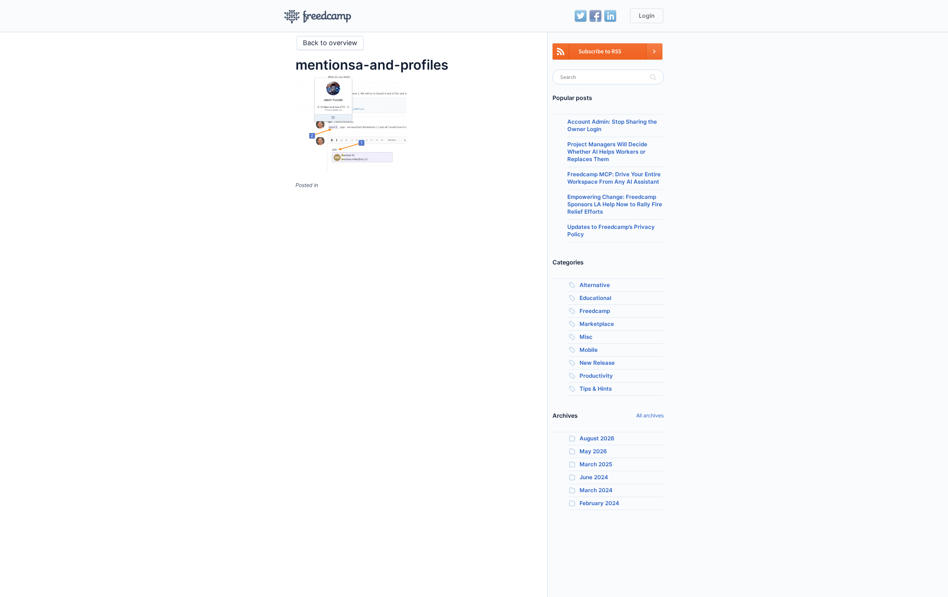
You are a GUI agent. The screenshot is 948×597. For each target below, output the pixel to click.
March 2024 (596, 490)
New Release (597, 362)
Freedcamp (595, 310)
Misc (586, 336)
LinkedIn (610, 16)
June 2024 (594, 477)
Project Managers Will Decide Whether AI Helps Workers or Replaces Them (607, 152)
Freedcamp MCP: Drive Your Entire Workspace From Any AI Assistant (614, 178)
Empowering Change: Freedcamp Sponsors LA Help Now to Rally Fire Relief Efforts (614, 204)
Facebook (595, 16)
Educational (595, 297)
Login (647, 15)
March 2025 (596, 464)
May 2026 (593, 451)
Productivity (596, 375)
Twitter (581, 16)
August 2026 (597, 438)
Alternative (595, 285)
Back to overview (330, 43)
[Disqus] (416, 287)
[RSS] (607, 56)
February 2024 (599, 503)
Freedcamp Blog (317, 16)
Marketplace (597, 323)
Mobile (589, 349)
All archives (650, 415)
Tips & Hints (596, 388)
